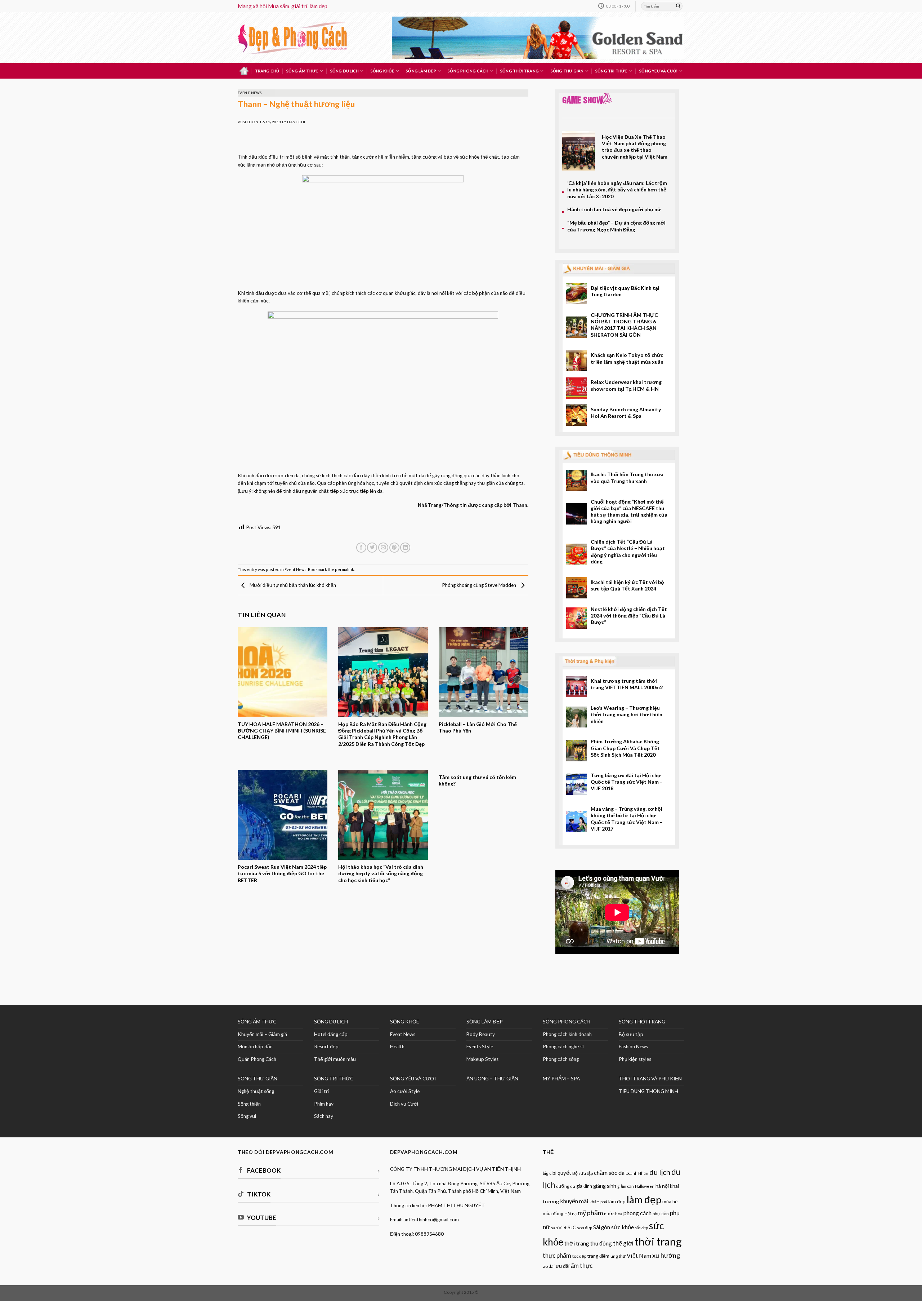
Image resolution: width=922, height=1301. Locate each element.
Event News (250, 93)
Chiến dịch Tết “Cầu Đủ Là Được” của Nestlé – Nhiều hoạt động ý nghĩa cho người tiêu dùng (628, 552)
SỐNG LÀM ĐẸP (484, 1022)
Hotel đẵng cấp (331, 1034)
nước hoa (613, 1213)
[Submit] (678, 6)
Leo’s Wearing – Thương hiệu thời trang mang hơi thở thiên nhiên (626, 714)
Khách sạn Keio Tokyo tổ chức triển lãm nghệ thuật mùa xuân (627, 358)
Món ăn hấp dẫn (255, 1046)
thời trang (658, 1241)
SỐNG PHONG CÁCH (566, 1022)
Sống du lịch (344, 70)
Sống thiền (249, 1104)
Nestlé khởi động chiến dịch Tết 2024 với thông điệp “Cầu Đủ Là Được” (629, 615)
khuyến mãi (574, 1201)
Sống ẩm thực (302, 70)
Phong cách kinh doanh (567, 1034)
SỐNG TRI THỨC (611, 70)
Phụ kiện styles (635, 1059)
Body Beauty (480, 1034)
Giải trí (321, 1091)
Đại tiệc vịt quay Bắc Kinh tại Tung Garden (625, 291)
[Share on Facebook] (361, 548)
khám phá (598, 1201)
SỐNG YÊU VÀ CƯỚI (413, 1078)
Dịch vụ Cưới (404, 1104)
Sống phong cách (468, 70)
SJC (572, 1227)
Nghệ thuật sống (256, 1091)
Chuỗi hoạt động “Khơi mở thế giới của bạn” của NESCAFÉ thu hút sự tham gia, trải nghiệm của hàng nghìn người (629, 512)
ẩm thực (581, 1265)
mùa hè (669, 1201)
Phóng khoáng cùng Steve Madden (479, 585)
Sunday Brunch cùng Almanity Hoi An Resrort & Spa (626, 412)
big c (547, 1173)
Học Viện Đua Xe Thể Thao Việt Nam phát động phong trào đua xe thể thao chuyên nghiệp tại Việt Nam (634, 147)
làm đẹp (644, 1199)
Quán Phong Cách (257, 1059)
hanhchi (296, 122)
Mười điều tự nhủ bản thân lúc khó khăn (292, 585)
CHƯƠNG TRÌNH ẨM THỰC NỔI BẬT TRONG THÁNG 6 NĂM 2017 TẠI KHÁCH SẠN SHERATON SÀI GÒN (624, 325)
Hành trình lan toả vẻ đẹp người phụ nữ (614, 209)
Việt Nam (639, 1255)
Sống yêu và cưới (658, 70)
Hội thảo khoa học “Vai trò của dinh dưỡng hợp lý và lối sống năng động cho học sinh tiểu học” (380, 873)
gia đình (584, 1186)
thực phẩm (557, 1255)
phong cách (637, 1212)
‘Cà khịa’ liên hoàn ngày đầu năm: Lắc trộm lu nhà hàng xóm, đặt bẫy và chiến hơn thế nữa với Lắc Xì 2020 (617, 189)
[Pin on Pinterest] (394, 548)
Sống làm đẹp (421, 70)
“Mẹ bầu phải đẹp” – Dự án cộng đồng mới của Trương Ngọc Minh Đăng (616, 226)
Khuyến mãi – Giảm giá (262, 1034)
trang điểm (598, 1256)
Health (397, 1046)
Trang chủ (267, 70)
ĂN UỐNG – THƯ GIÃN (492, 1078)
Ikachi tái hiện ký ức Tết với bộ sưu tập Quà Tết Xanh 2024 (627, 585)
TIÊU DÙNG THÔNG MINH (648, 1091)
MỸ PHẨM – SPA (561, 1078)
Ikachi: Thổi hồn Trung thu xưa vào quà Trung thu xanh (627, 477)
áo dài (549, 1266)
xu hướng (666, 1255)
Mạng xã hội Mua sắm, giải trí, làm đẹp (282, 6)
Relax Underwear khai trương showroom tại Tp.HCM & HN (626, 385)
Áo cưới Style (405, 1091)
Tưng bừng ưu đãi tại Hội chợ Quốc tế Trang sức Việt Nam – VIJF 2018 (627, 782)
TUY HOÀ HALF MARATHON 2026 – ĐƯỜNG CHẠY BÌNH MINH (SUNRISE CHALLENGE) (282, 730)
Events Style (479, 1046)
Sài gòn (601, 1227)
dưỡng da (565, 1186)
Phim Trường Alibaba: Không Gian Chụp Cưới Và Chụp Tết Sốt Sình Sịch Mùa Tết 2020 (625, 748)
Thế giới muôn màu (335, 1059)
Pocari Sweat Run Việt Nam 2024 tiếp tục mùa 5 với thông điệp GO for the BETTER (282, 873)
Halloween (644, 1186)
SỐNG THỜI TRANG (642, 1022)
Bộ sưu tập (631, 1034)
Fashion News (633, 1046)
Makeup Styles (482, 1059)
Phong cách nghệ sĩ (563, 1046)
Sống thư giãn (567, 70)
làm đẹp (617, 1201)
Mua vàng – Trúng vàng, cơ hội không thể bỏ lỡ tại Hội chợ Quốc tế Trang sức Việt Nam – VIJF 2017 (627, 819)
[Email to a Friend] (383, 548)
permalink (344, 569)
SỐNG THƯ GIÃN (257, 1078)
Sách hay (323, 1116)
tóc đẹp (579, 1256)
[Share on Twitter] (372, 548)
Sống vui (247, 1116)
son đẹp (584, 1227)
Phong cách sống (561, 1059)
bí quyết (561, 1173)
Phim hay (324, 1104)
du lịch (659, 1172)
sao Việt (559, 1227)
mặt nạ (570, 1213)
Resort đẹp (326, 1046)
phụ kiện (661, 1213)
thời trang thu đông (588, 1243)
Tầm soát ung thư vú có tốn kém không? (477, 780)
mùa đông (553, 1213)
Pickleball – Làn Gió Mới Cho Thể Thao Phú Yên (478, 727)
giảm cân (625, 1186)
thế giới (623, 1243)
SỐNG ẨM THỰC (257, 1022)
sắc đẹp (641, 1227)
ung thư (618, 1256)
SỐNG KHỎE (404, 1022)
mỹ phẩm (590, 1213)
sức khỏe (622, 1226)
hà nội (662, 1186)
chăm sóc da (609, 1172)
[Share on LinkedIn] (405, 548)
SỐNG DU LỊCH (331, 1022)
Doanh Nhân (637, 1173)
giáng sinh (604, 1186)
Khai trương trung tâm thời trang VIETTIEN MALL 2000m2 (627, 684)
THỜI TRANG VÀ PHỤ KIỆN (650, 1078)
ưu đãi (562, 1266)
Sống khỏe (382, 70)
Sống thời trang (519, 70)
